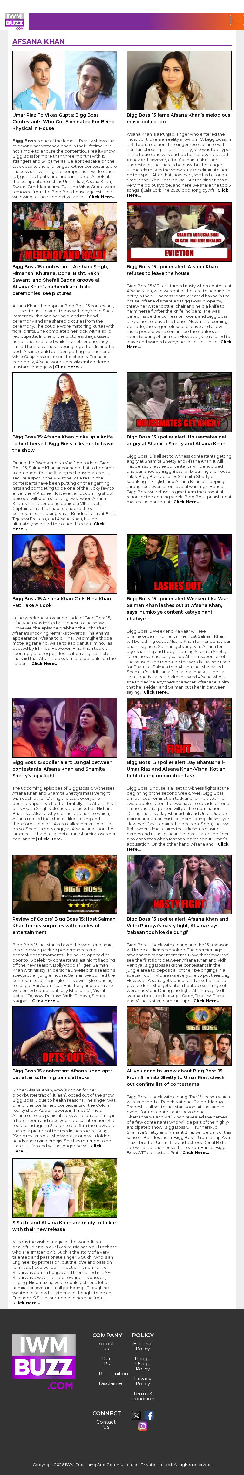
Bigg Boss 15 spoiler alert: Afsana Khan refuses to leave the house (172, 270)
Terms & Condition (142, 1396)
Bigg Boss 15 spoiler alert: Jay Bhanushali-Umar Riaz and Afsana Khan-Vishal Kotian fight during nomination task (176, 768)
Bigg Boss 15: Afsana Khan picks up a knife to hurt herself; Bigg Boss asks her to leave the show (62, 443)
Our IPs (106, 1361)
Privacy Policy (142, 1381)
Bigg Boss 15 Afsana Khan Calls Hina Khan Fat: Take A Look (61, 602)
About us (106, 1346)
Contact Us (106, 1424)
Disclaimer (107, 1383)
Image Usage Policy (143, 1364)
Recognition (107, 1373)
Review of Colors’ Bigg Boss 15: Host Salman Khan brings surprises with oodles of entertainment (64, 925)
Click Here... (102, 196)
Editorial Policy (142, 1346)
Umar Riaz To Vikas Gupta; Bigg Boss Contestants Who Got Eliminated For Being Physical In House (63, 121)
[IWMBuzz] (14, 21)
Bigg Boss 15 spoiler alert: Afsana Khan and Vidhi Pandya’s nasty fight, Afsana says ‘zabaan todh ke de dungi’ (177, 925)
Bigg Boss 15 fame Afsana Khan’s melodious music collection (178, 118)
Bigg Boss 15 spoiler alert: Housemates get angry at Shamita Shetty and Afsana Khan (177, 440)
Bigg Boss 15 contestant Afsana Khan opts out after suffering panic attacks (62, 1074)
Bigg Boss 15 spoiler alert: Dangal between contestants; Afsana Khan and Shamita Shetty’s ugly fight (62, 768)
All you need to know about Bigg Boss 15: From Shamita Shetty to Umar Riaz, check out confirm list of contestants (176, 1077)
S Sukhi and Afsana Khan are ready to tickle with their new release (64, 1226)
